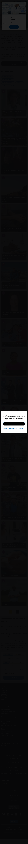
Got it (14, 423)
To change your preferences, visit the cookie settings (13, 429)
